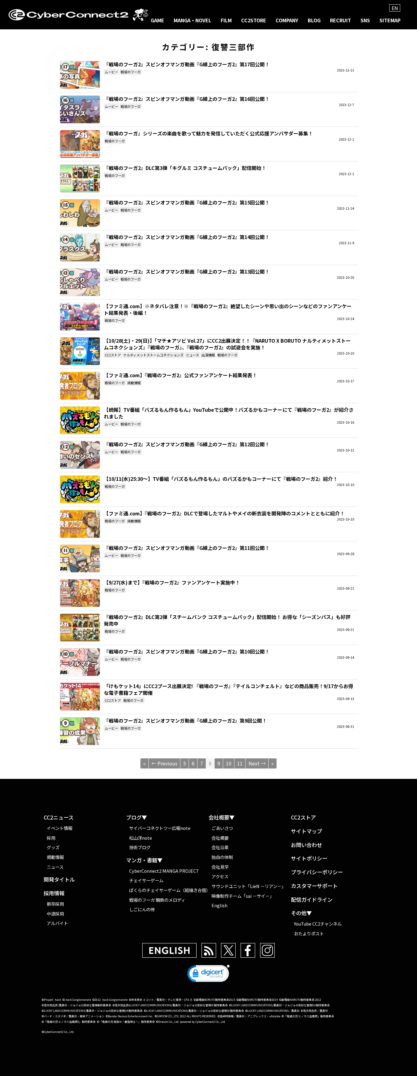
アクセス (220, 876)
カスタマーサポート (314, 886)
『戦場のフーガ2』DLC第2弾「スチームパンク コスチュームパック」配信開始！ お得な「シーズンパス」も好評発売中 (80, 628)
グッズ (53, 847)
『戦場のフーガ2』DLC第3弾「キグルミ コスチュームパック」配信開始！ (80, 178)
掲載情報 (134, 382)
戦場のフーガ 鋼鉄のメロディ (157, 900)
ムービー (111, 71)
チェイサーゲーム (146, 880)
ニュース (192, 354)
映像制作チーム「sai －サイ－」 (243, 896)
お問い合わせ (306, 845)
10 (228, 763)
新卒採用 (55, 904)
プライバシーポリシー (317, 872)
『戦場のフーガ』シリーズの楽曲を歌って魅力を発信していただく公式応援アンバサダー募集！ (80, 144)
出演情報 (208, 354)
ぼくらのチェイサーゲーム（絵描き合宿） (169, 890)
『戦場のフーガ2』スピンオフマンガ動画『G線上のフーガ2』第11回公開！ (80, 558)
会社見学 (220, 867)
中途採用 (55, 913)
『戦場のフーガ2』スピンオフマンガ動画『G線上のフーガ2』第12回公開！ (80, 455)
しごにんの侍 (142, 909)
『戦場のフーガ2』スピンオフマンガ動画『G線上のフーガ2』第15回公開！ (80, 213)
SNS (365, 20)
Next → (257, 763)
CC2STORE (253, 20)
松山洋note (140, 838)
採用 (51, 838)
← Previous (164, 763)
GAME (157, 20)
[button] (208, 974)
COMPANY (287, 20)
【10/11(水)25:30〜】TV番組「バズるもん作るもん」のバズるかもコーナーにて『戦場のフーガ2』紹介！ (80, 489)
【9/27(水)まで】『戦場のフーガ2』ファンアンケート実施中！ (80, 593)
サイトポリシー (309, 858)
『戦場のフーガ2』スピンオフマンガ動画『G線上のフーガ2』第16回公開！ (80, 109)
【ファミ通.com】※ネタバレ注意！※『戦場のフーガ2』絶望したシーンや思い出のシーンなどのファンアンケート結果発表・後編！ (80, 317)
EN (395, 8)
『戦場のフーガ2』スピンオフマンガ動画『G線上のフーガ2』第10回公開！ (80, 662)
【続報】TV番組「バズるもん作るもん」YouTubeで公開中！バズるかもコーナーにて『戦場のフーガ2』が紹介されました (80, 420)
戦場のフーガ (131, 71)
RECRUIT (340, 20)
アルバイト (57, 923)
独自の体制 (222, 857)
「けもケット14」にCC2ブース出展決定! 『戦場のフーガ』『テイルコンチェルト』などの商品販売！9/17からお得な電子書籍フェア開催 (80, 697)
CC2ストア (113, 354)
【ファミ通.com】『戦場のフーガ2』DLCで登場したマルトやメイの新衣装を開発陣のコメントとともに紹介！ (80, 524)
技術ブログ (139, 847)
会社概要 (220, 838)
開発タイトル (59, 879)
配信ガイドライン (311, 900)
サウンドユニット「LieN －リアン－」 (249, 886)
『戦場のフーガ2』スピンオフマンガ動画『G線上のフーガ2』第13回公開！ (80, 282)
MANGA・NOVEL (192, 20)
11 (240, 763)
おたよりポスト (309, 933)
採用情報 (54, 893)
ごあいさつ (222, 828)
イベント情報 (59, 828)
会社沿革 (220, 847)
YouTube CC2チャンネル (318, 923)
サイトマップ (306, 831)
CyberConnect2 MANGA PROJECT (164, 871)
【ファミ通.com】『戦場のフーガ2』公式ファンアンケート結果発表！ (80, 386)
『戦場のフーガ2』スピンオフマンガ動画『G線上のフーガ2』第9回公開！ (80, 731)
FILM (226, 20)
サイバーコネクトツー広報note (159, 828)
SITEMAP (390, 20)
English (219, 905)
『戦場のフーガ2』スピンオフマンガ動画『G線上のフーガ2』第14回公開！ (80, 248)
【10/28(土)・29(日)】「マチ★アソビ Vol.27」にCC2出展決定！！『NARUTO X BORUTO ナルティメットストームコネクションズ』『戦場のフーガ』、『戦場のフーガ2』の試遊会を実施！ (80, 351)
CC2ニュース (59, 817)
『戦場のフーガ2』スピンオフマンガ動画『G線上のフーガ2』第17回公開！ (80, 75)
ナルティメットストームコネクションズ (153, 354)
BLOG (314, 20)
